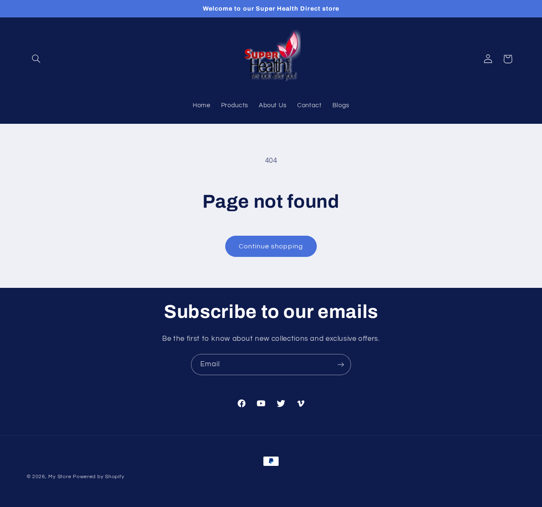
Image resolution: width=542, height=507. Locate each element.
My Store (59, 476)
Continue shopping (271, 246)
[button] (36, 59)
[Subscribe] (341, 364)
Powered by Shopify (98, 476)
